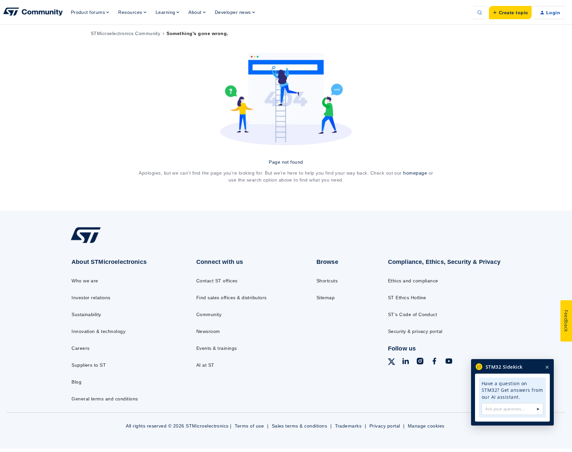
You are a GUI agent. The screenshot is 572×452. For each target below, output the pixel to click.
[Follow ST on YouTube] (449, 362)
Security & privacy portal (415, 331)
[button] (510, 12)
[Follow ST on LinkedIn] (405, 362)
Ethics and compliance (413, 280)
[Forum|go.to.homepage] (33, 12)
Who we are (85, 280)
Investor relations (91, 297)
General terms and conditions (105, 398)
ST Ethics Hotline (407, 297)
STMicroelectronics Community (125, 33)
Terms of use (249, 426)
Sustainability (86, 314)
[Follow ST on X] (391, 362)
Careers (80, 348)
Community (208, 314)
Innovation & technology (98, 331)
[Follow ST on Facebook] (434, 362)
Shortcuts (327, 280)
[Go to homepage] (119, 242)
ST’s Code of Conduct (412, 314)
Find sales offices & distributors (231, 297)
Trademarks (348, 426)
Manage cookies (426, 426)
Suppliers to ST (89, 365)
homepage (415, 173)
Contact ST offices (217, 280)
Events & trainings (216, 348)
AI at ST (205, 365)
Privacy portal (384, 426)
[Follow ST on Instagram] (420, 362)
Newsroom (208, 331)
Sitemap (325, 297)
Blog (76, 382)
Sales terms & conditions (299, 426)
